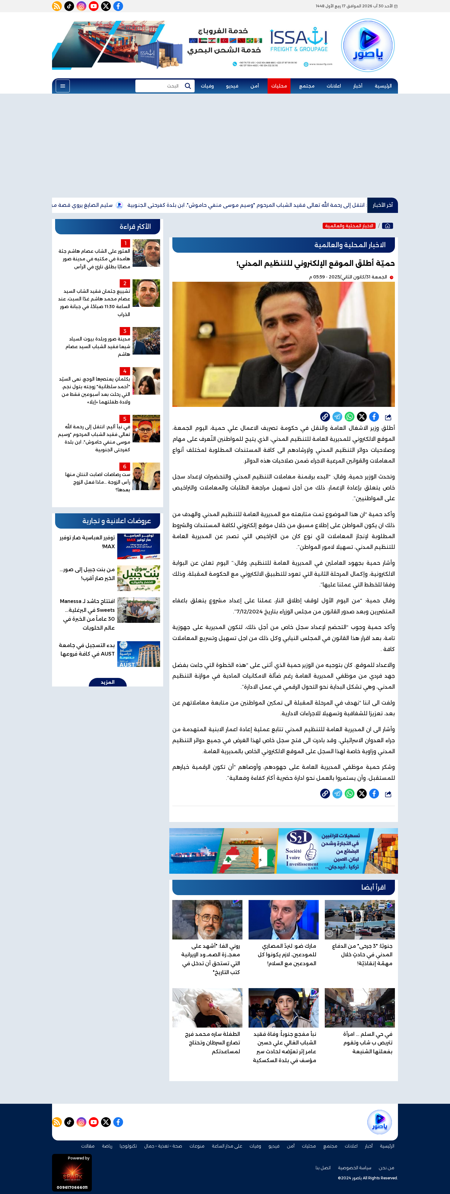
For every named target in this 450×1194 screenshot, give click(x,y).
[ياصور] (367, 34)
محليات (279, 86)
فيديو (232, 86)
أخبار (357, 86)
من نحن (386, 1167)
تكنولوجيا (128, 1146)
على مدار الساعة (227, 1146)
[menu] (63, 86)
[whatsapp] (325, 417)
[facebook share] (374, 417)
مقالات (88, 1146)
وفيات (207, 86)
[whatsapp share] (349, 417)
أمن (254, 86)
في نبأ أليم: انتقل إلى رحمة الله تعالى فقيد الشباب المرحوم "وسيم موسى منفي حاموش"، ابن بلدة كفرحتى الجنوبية (299, 205)
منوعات (196, 1146)
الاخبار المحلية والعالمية (349, 226)
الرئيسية (383, 86)
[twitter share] (362, 417)
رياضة (107, 1146)
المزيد (107, 682)
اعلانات (334, 86)
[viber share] (337, 417)
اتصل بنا (323, 1167)
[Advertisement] (225, 145)
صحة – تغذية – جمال (163, 1146)
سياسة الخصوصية (354, 1167)
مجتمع (306, 86)
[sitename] (379, 1122)
